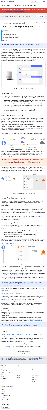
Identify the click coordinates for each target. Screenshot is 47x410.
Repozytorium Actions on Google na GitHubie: (13, 344)
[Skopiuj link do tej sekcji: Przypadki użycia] (14, 93)
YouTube (18, 377)
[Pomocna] (43, 22)
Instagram (19, 371)
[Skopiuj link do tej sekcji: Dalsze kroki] (11, 331)
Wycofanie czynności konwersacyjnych (15, 11)
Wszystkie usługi (4, 399)
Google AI (3, 397)
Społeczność (3, 378)
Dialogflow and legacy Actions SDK (26, 5)
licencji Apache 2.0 (12, 358)
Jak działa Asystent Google (6, 372)
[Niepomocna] (45, 22)
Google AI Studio (35, 373)
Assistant (13, 1)
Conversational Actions (8, 5)
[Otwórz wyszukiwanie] (30, 1)
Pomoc (2, 376)
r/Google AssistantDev (9, 346)
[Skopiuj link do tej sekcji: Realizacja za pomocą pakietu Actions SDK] (26, 294)
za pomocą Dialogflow (10, 339)
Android (33, 367)
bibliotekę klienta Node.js (11, 274)
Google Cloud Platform (5, 395)
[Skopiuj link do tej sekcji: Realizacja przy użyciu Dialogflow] (21, 223)
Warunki (3, 404)
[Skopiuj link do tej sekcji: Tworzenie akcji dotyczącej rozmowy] (27, 198)
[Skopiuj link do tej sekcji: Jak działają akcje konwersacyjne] (25, 115)
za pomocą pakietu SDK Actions (23, 339)
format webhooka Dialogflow (7, 243)
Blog (17, 367)
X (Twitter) (19, 375)
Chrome (33, 369)
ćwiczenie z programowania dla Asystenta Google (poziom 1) (18, 334)
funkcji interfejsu (12, 325)
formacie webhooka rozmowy (7, 213)
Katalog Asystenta (5, 374)
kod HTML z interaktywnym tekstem (34, 320)
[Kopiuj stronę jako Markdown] (39, 27)
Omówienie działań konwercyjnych (38, 45)
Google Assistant (15, 22)
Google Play (34, 379)
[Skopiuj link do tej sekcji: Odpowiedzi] (9, 308)
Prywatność (8, 404)
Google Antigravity (35, 375)
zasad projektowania (38, 216)
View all (33, 381)
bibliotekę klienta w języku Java (24, 274)
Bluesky (18, 369)
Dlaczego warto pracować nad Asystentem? (7, 370)
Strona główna (4, 22)
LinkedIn (18, 373)
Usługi (9, 22)
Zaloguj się (43, 1)
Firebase (33, 371)
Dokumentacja (22, 22)
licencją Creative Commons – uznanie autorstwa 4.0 (30, 357)
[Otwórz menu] (2, 1)
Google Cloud (34, 377)
